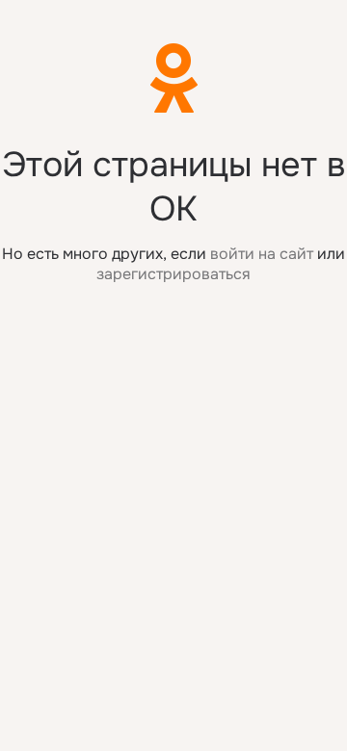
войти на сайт (261, 254)
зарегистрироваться (173, 274)
